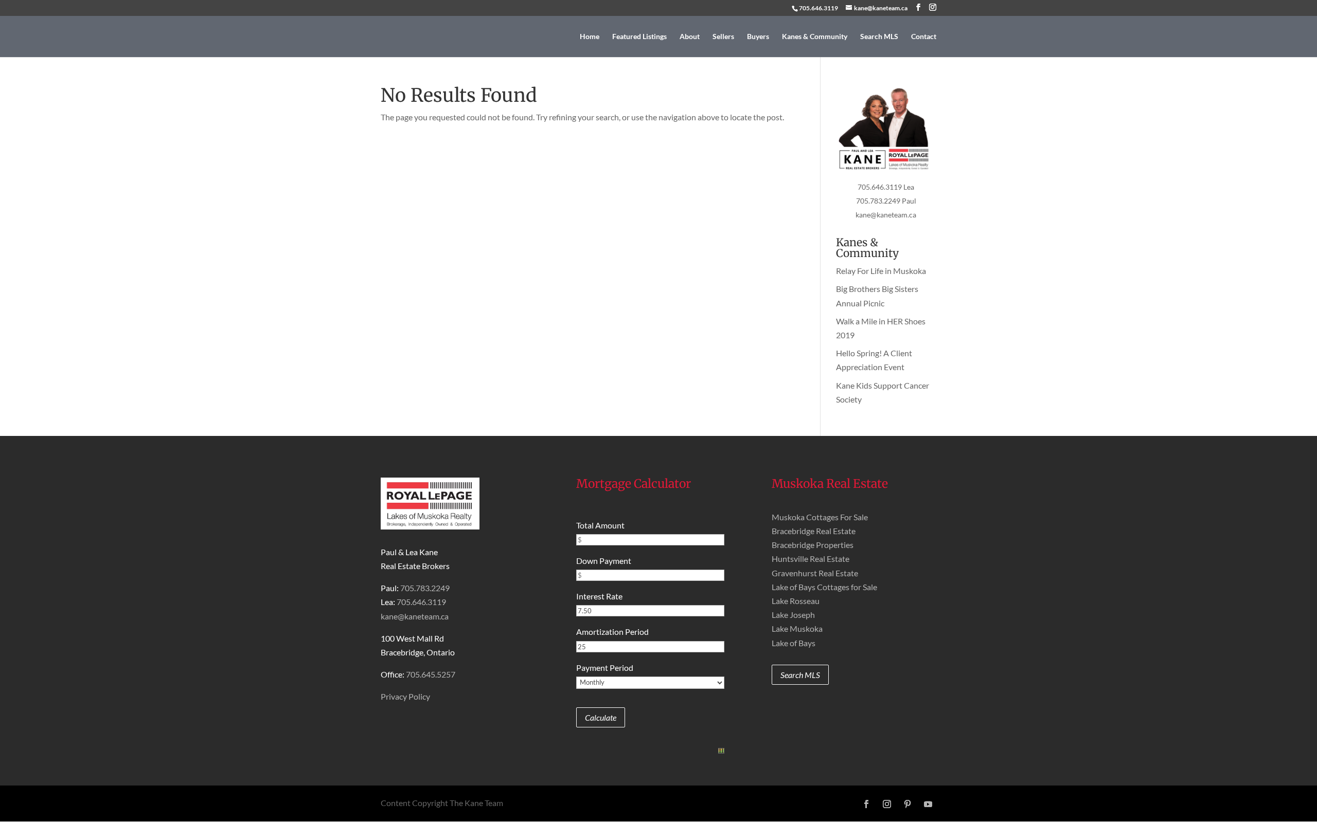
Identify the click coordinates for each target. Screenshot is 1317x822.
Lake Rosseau (796, 601)
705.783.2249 (425, 588)
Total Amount (600, 525)
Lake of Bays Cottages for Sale (824, 587)
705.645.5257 (430, 674)
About (690, 37)
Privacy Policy (405, 696)
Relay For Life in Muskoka (881, 271)
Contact (923, 37)
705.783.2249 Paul (886, 200)
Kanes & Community (814, 37)
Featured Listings (639, 37)
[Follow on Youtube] (928, 804)
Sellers (723, 37)
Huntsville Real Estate (810, 558)
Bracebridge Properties (812, 545)
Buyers (758, 37)
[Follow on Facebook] (866, 804)
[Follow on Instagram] (887, 804)
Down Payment (603, 560)
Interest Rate (599, 596)
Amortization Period (612, 631)
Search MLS (879, 37)
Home (589, 37)
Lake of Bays (793, 643)
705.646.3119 (818, 8)
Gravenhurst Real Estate (815, 573)
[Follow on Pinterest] (907, 804)
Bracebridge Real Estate (814, 531)
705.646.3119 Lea (886, 186)
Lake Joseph (793, 614)
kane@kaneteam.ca (886, 214)
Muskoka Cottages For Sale (820, 517)
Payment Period (604, 667)
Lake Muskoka (797, 628)
